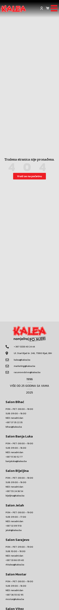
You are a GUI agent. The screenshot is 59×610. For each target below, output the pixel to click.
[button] (29, 176)
